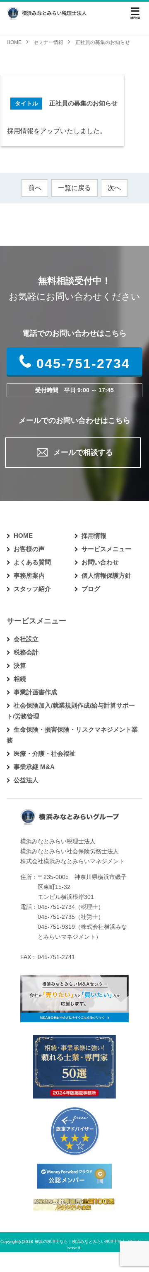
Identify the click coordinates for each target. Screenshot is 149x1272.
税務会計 (26, 652)
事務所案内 (29, 575)
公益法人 (26, 780)
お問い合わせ (100, 562)
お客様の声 (29, 548)
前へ (34, 187)
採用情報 (94, 535)
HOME (23, 535)
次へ (114, 187)
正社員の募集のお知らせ (83, 103)
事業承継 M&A (34, 766)
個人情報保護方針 (106, 575)
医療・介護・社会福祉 (45, 753)
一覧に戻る (74, 187)
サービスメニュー (106, 548)
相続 (20, 678)
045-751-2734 (83, 363)
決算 (20, 665)
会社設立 (26, 638)
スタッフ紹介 (32, 588)
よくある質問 (32, 562)
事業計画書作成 (35, 692)
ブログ (91, 588)
